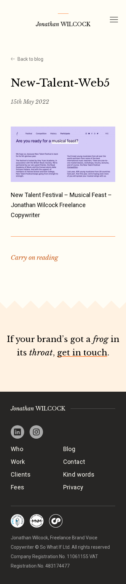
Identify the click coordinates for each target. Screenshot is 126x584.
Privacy (73, 487)
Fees (18, 487)
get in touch (82, 352)
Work (18, 461)
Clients (21, 474)
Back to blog (30, 59)
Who (17, 448)
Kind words (79, 474)
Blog (69, 448)
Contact (74, 461)
